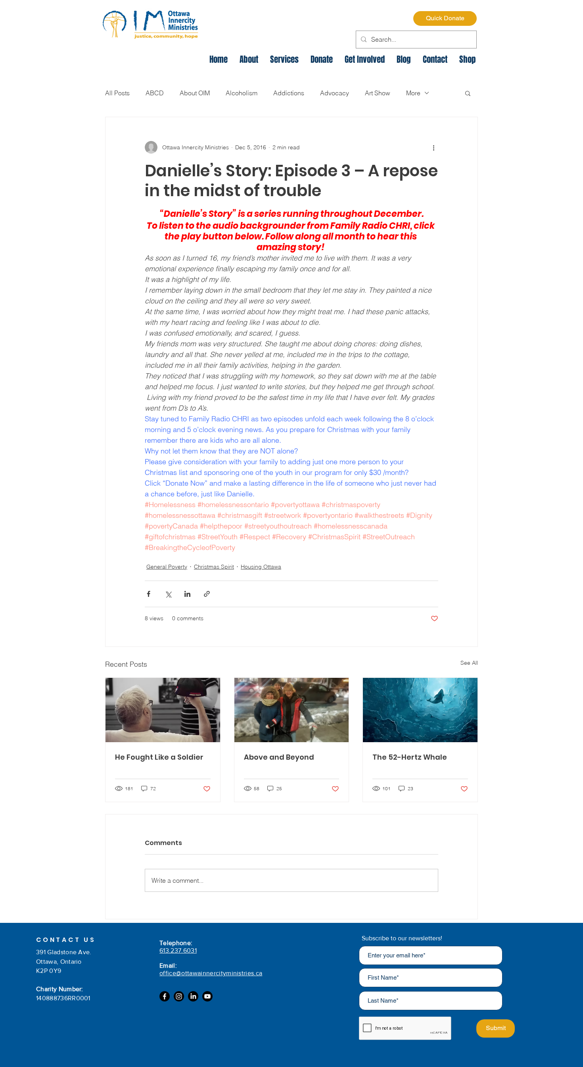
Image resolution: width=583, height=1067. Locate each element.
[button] (468, 93)
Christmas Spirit (214, 566)
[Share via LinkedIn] (187, 594)
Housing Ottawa (261, 566)
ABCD (155, 93)
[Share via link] (207, 594)
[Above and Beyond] (291, 710)
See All (469, 662)
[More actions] (433, 147)
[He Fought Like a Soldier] (162, 710)
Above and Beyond (279, 757)
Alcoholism (241, 93)
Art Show (377, 93)
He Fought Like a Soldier (159, 757)
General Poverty (166, 566)
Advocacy (334, 93)
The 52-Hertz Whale (409, 757)
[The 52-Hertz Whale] (420, 710)
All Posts (117, 93)
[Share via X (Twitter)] (168, 594)
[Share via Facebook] (148, 594)
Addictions (288, 93)
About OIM (195, 93)
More (413, 93)
